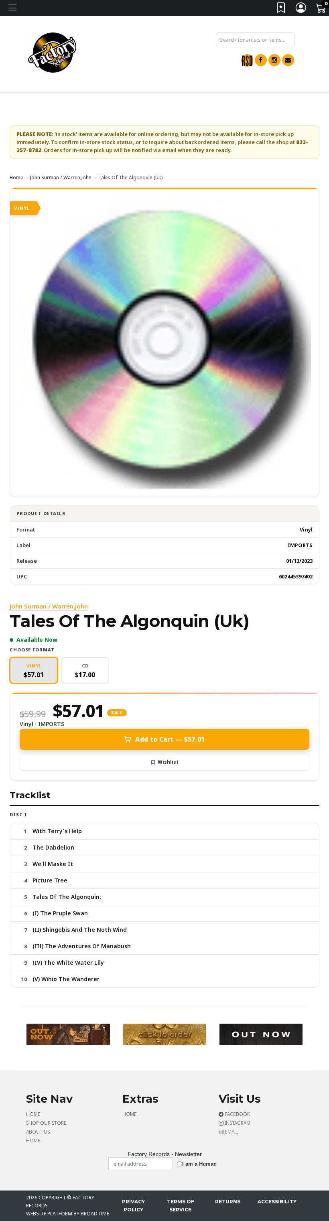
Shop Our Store (46, 1123)
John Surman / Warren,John (60, 177)
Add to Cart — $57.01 (170, 739)
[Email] (288, 60)
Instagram (236, 1123)
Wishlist (168, 762)
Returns (227, 1202)
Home (16, 177)
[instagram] (274, 60)
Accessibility (277, 1202)
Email (230, 1131)
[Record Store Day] (247, 60)
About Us (38, 1131)
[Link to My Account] (301, 9)
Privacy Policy (133, 1206)
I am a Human (199, 1164)
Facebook (236, 1114)
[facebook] (261, 60)
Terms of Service (180, 1206)
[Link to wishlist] (281, 9)
